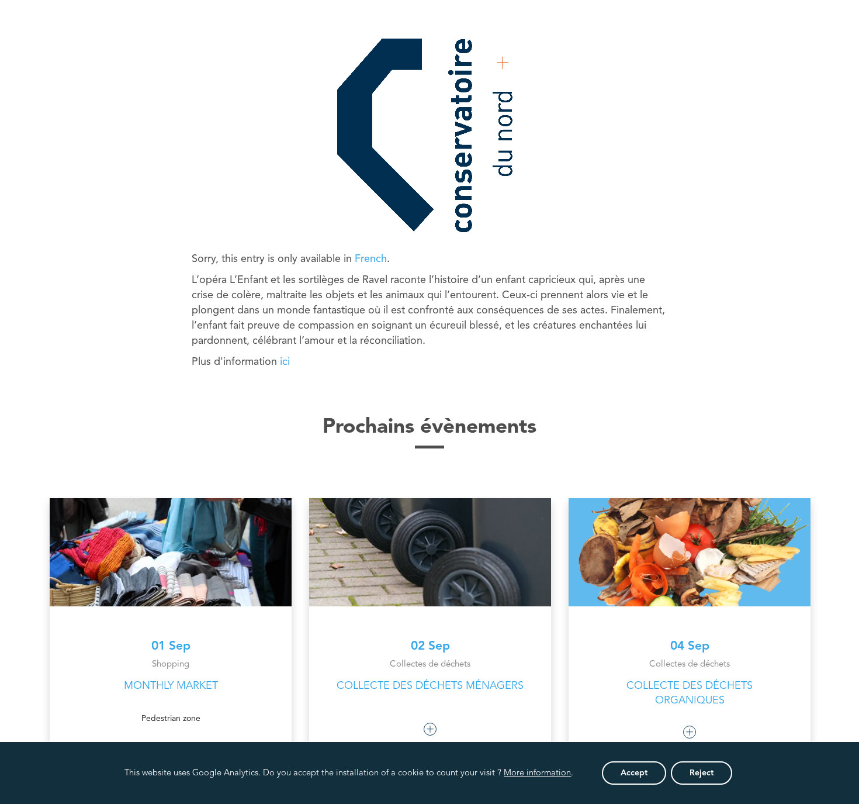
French (371, 259)
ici (285, 362)
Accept (634, 773)
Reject (701, 773)
